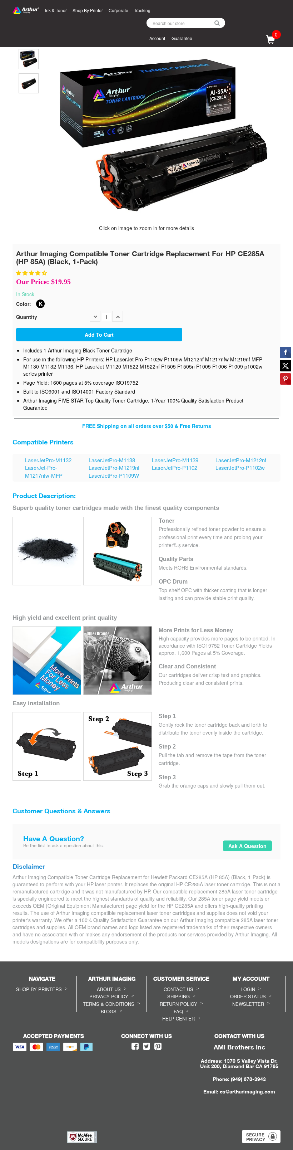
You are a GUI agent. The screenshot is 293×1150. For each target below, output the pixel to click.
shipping (178, 996)
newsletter (248, 1003)
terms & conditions (108, 1003)
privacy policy (108, 996)
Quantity (26, 316)
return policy (178, 1003)
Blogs (108, 1011)
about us (109, 989)
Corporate (118, 10)
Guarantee (182, 38)
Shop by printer (88, 10)
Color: (23, 303)
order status (248, 996)
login (248, 989)
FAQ (178, 1011)
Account (157, 38)
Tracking (142, 10)
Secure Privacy (255, 1136)
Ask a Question (247, 845)
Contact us (178, 989)
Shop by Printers (39, 989)
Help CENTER (178, 1018)
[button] (32, 272)
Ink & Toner (56, 10)
